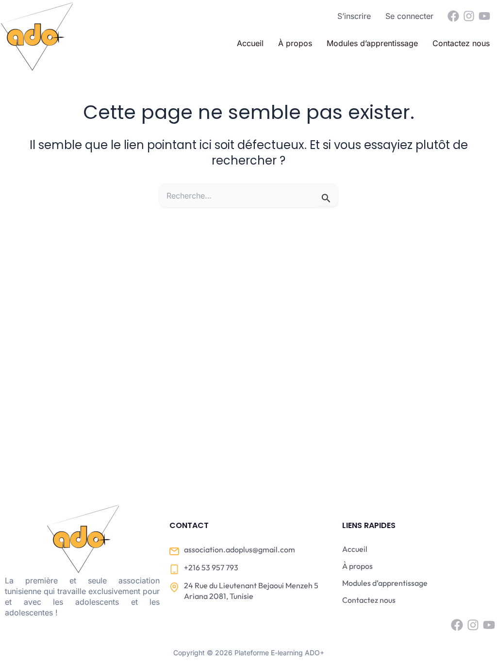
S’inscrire (354, 16)
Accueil (250, 43)
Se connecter (409, 16)
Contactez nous (461, 43)
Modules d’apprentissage (372, 43)
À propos (295, 43)
